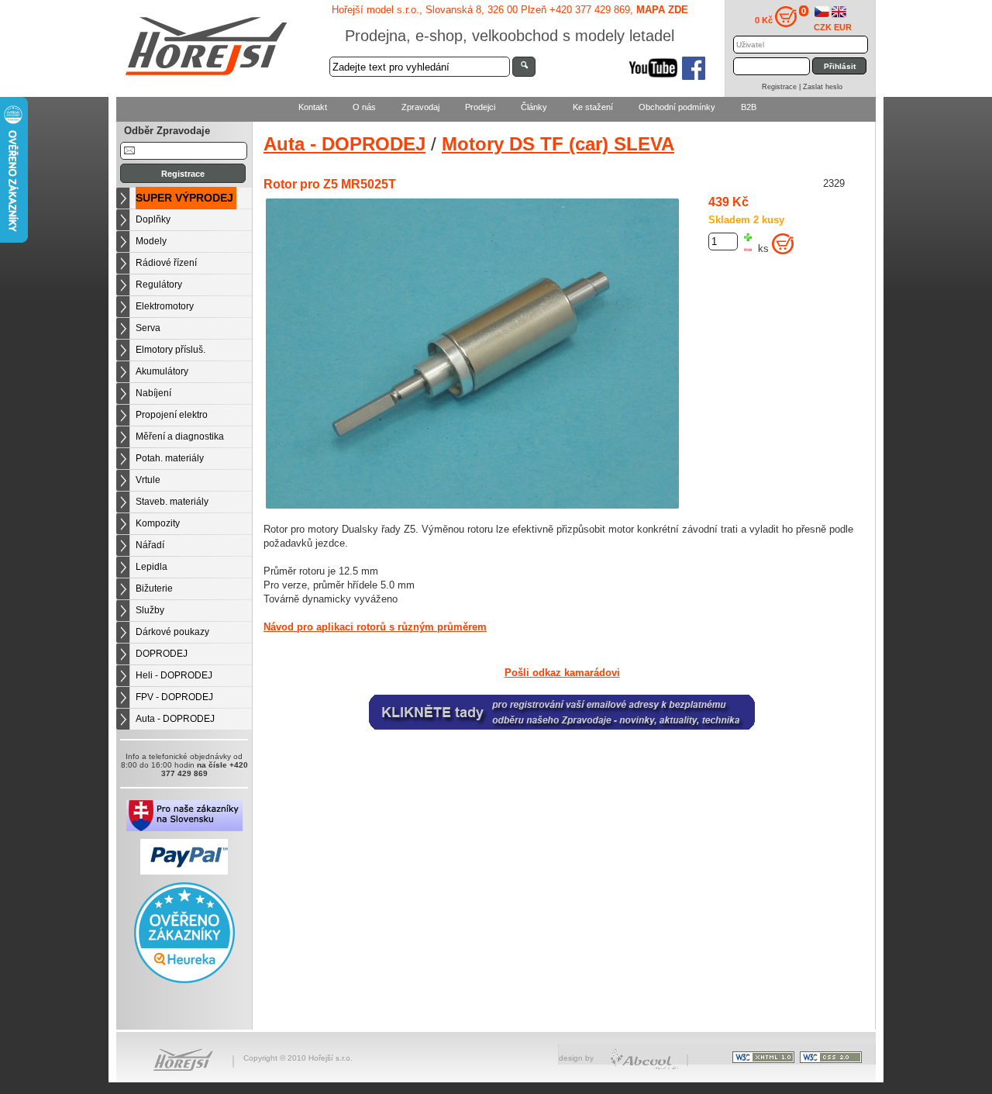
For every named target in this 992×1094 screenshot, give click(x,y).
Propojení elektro (172, 414)
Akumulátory (162, 371)
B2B (748, 107)
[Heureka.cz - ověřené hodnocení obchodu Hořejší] (184, 980)
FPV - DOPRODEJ (174, 697)
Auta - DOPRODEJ (175, 718)
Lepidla (151, 566)
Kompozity (158, 523)
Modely (151, 241)
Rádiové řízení (166, 262)
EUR (843, 27)
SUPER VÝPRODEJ (184, 198)
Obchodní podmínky (677, 107)
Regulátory (159, 284)
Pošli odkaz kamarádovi (562, 673)
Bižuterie (154, 588)
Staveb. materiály (172, 501)
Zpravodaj (420, 107)
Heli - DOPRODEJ (174, 675)
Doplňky (153, 219)
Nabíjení (153, 393)
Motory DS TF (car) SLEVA (558, 143)
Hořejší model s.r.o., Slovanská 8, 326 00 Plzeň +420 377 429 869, (510, 10)
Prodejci (480, 107)
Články (534, 107)
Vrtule (148, 480)
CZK (823, 27)
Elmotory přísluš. (170, 349)
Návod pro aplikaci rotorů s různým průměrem (375, 627)
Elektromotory (165, 306)
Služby (150, 610)
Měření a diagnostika (180, 436)
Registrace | (782, 86)
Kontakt (312, 107)
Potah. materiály (170, 458)
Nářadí (150, 545)
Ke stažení (593, 107)
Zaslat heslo (822, 86)
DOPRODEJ (162, 653)
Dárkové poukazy (172, 631)
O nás (364, 107)
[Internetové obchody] (645, 1067)
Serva (148, 328)
